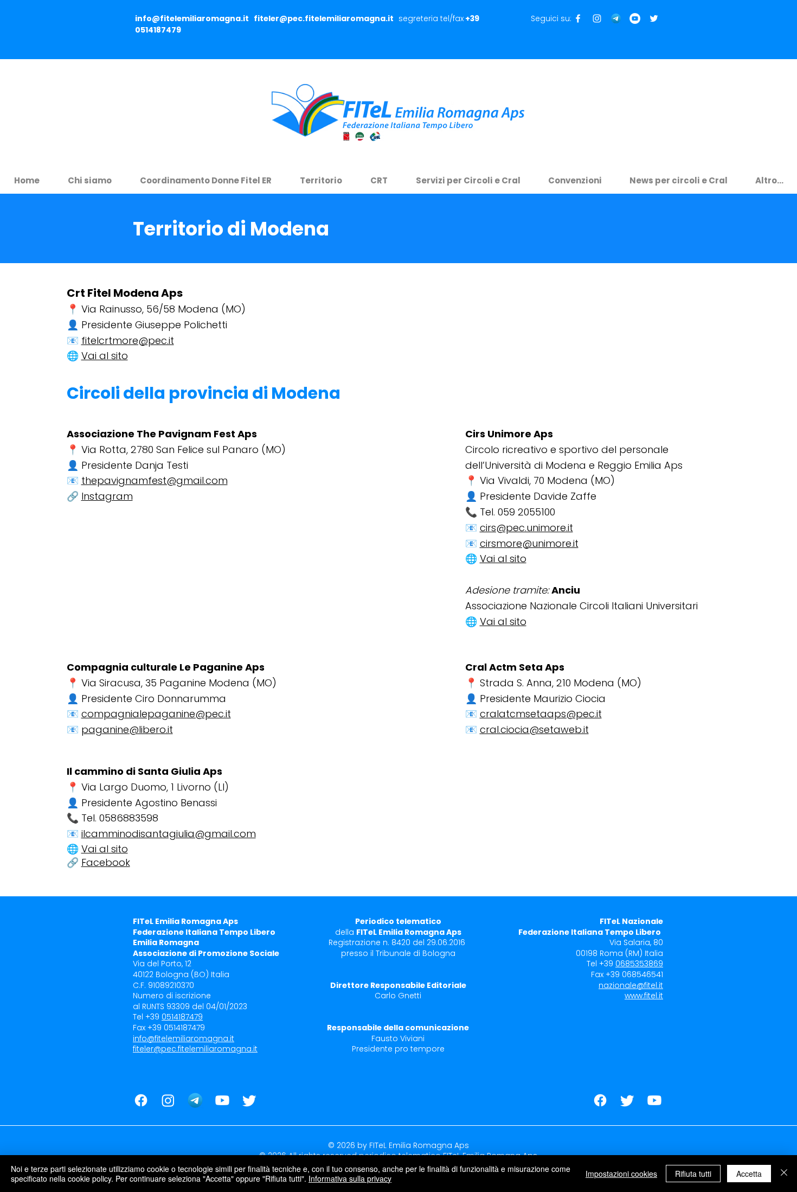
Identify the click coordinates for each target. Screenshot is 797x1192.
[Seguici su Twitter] (653, 18)
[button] (90, 175)
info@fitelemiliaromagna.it (192, 18)
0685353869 (639, 963)
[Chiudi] (783, 1173)
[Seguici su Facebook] (578, 18)
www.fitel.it (644, 995)
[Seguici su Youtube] (634, 18)
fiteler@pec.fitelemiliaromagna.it (324, 18)
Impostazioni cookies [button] (621, 1173)
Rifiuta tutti (693, 1173)
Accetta (749, 1173)
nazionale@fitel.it (631, 985)
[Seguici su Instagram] (597, 18)
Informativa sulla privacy (349, 1178)
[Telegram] (615, 18)
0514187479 (158, 29)
